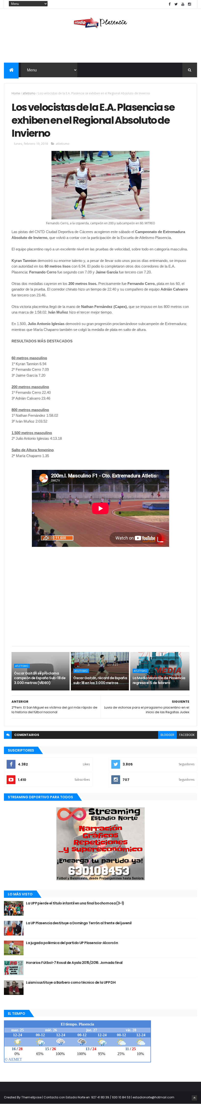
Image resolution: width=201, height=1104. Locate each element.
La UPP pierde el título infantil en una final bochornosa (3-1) (75, 903)
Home (16, 93)
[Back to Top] (194, 1098)
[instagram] (189, 4)
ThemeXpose (31, 1097)
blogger (167, 735)
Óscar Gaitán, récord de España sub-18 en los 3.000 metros (100, 680)
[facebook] (169, 4)
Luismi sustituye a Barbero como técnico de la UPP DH (70, 982)
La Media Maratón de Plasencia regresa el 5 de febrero (159, 680)
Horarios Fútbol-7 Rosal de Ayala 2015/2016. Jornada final (74, 962)
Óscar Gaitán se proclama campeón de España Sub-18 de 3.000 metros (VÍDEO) (39, 678)
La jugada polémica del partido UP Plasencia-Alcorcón (72, 942)
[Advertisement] (100, 47)
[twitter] (176, 4)
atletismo (29, 93)
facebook (187, 735)
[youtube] (183, 4)
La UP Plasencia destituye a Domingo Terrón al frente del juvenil (78, 923)
